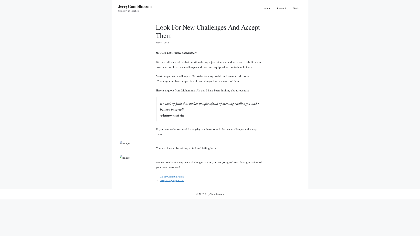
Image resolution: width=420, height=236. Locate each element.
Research (281, 8)
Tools (296, 8)
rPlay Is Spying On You (172, 180)
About (267, 8)
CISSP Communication (172, 176)
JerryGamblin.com (135, 6)
